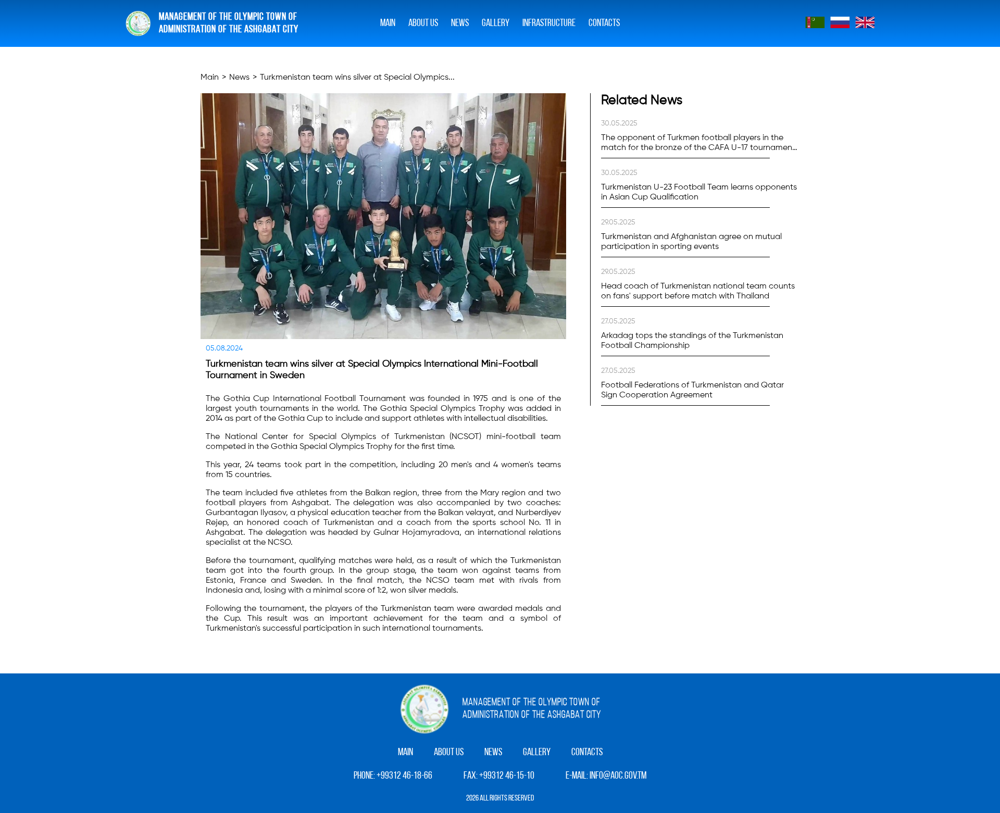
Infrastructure (549, 23)
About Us (423, 23)
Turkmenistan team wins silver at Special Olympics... (357, 77)
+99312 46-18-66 (404, 776)
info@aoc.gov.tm (618, 776)
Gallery (537, 752)
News (460, 23)
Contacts (604, 23)
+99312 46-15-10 (506, 776)
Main (387, 23)
